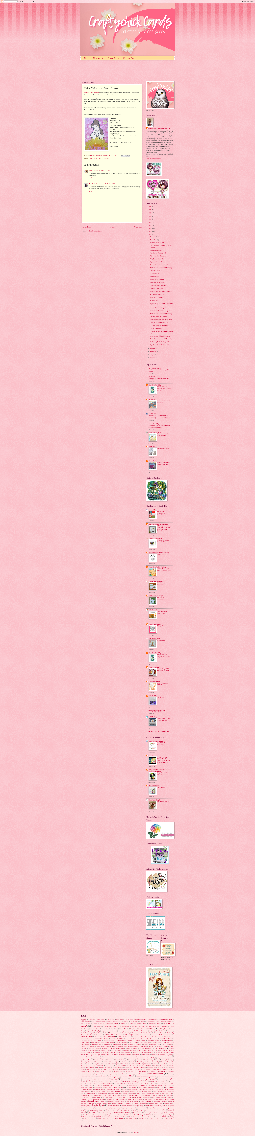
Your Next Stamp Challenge (155, 1118)
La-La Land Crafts (135, 1069)
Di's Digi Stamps (96, 1052)
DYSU (164, 1056)
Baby (112, 1029)
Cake (106, 1033)
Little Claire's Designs (140, 1071)
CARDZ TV (152, 755)
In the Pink (107, 1067)
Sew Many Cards (98, 1095)
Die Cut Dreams (115, 1052)
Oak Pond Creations (155, 1082)
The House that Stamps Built (112, 1111)
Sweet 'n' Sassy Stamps (130, 1107)
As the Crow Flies (135, 1026)
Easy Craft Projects (98, 1058)
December (153, 237)
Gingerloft (111, 1064)
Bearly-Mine (123, 1029)
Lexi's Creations (100, 1071)
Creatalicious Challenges (156, 596)
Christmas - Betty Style (156, 288)
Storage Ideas (171, 1105)
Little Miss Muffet (162, 1071)
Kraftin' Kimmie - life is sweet (158, 285)
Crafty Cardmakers (121, 1042)
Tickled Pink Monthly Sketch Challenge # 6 (161, 332)
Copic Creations (141, 1038)
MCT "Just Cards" (162, 787)
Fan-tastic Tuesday (87, 1060)
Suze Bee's (104, 1107)
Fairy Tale (171, 1058)
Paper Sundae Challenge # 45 (158, 253)
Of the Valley (165, 1082)
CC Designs (129, 1034)
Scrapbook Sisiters (102, 1093)
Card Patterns (99, 1034)
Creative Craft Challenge (87, 1046)
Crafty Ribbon (106, 1044)
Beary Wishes (133, 1029)
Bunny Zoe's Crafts (160, 1031)
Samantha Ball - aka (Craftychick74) (159, 128)
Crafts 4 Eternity (85, 1042)
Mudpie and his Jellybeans (157, 282)
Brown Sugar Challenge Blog (125, 1031)
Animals (123, 1023)
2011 (150, 231)
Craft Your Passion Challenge (124, 1040)
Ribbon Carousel (96, 1091)
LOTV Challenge (107, 1074)
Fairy (158, 1058)
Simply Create (169, 1095)
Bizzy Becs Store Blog (155, 385)
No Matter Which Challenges (131, 1082)
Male (131, 1076)
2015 (150, 219)
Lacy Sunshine (146, 1069)
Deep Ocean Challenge (129, 1050)
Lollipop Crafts (98, 1074)
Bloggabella (152, 377)
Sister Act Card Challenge (109, 1097)
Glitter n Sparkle (125, 1064)
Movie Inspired (170, 1078)
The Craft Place (141, 1109)
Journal (136, 1067)
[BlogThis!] (124, 156)
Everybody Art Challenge (132, 1058)
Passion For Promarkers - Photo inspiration (163, 434)
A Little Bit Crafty (152, 1019)
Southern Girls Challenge (134, 1099)
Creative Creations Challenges (103, 1046)
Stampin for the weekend (132, 1103)
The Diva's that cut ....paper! (157, 741)
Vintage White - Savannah (157, 279)
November (153, 240)
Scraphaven (152, 399)
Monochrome (143, 1078)
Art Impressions (125, 1026)
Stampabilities (157, 1101)
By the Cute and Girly (86, 1033)
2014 (150, 222)
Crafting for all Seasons (153, 1040)
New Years (96, 1082)
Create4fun (145, 1044)
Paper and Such (161, 1083)
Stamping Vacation (138, 1105)
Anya (158, 1023)
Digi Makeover (101, 1054)
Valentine (164, 1117)
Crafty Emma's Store (145, 1042)
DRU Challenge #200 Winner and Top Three (163, 669)
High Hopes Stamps (154, 639)
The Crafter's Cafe (152, 1109)
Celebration (154, 1034)
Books (115, 1031)
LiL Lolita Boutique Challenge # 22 (159, 325)
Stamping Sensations (127, 1105)
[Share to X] (126, 156)
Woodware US (142, 1118)
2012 (150, 228)
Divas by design (95, 1056)
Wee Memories (86, 1118)
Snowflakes (109, 1099)
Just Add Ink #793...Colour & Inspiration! (161, 513)
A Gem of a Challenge (140, 1019)
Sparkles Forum (158, 1099)
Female (139, 1060)
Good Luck (154, 1064)
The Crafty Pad (162, 1109)
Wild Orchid (129, 1118)
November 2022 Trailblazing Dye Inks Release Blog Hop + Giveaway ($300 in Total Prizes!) (159, 417)
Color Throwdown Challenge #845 (162, 612)
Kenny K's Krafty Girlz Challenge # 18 (160, 311)
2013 (150, 225)
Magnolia (83, 1076)
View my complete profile (153, 158)
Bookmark (109, 1031)
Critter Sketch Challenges (94, 1048)
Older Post (138, 227)
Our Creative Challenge (129, 1083)
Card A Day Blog (126, 1033)
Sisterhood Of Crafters (125, 1097)
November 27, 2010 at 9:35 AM (101, 170)
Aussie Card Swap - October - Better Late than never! (161, 304)
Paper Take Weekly (156, 1086)
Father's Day (131, 1060)
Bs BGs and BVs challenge (141, 1031)
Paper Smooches (133, 1085)
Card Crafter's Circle (146, 1033)
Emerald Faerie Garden (118, 1058)
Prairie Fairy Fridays (145, 1089)
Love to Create (121, 1074)
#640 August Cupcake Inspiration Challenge (163, 541)
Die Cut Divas (105, 1052)
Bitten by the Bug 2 (154, 800)
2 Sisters (83, 1019)
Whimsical (108, 1118)
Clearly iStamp (158, 1036)
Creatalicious (138, 1044)
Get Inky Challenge (165, 1062)
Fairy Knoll (164, 1058)
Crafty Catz (133, 1042)
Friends (133, 1062)
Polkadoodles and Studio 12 (113, 1089)
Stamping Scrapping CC (114, 1105)
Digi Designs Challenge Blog (162, 1052)
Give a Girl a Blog (154, 424)
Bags (116, 1029)
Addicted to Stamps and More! (114, 1021)
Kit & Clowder (114, 1069)
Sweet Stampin (142, 1107)
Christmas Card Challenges (125, 1036)
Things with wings (111, 1115)
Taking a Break (161, 626)
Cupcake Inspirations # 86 (157, 250)
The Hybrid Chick (125, 1111)
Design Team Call (152, 1050)
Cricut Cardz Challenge (162, 1046)
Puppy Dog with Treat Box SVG (163, 773)
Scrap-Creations (162, 1091)
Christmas (111, 1036)
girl (108, 158)
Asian (143, 1026)
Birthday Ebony (154, 300)
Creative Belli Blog (155, 1044)
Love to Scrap (130, 1074)
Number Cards (145, 1082)
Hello (117, 1065)
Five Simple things (148, 1060)
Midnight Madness (96, 1078)
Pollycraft (124, 1089)
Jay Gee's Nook (128, 1067)
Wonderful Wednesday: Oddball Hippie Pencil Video (159, 379)
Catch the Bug (119, 1034)
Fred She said (98, 1062)
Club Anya (166, 1036)
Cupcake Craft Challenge (91, 92)
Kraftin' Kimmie (124, 1069)
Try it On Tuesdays (108, 1116)
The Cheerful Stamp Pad (115, 1109)
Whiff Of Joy (101, 1118)
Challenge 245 (161, 554)
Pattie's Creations (131, 1087)
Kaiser (166, 1067)
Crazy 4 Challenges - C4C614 (162, 684)
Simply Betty (161, 1095)
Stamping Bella (168, 1103)
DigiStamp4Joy (136, 1054)
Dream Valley (126, 1056)
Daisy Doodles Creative (103, 1050)
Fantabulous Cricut (99, 1060)
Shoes (124, 1095)
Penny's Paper (142, 1087)
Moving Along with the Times (90, 1080)
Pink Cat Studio (169, 1087)
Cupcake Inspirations (145, 1048)
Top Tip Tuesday (166, 1115)
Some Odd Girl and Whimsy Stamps (158, 712)
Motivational (161, 1078)
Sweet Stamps (151, 1107)
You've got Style (154, 276)
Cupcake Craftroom (132, 1048)
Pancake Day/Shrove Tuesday (148, 1083)
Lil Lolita (109, 1071)
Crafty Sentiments (116, 1044)
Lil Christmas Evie (155, 274)
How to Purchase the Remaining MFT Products (159, 370)
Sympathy (88, 1109)
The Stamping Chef (147, 1113)
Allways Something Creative (152, 1021)
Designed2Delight (163, 1050)
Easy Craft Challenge (86, 1058)
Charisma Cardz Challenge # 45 (158, 308)
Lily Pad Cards (129, 1071)
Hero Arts (122, 1065)
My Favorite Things (137, 1080)
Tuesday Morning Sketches (135, 1116)
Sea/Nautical (132, 1093)
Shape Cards (107, 1095)
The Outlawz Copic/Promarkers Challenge (155, 1111)
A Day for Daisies (129, 1019)
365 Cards (91, 1019)
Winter (135, 1118)
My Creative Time (154, 786)
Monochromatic (134, 1078)
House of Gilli (163, 1065)
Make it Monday (112, 1076)
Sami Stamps (125, 1091)
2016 (150, 216)
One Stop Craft (118, 1083)
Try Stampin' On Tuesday (121, 1116)
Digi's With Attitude (112, 1054)
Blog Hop (97, 1031)
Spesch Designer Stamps (96, 1101)
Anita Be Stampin (131, 1023)
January (152, 358)
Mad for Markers (155, 1073)
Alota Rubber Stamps (166, 1021)
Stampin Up (143, 1103)
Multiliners (102, 1080)
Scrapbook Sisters (113, 1093)
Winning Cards (129, 58)
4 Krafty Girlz (110, 1019)
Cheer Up (97, 1036)
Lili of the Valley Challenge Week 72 (160, 322)
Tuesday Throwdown (148, 1116)
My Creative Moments (126, 1080)
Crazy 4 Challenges (154, 681)
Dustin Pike (152, 447)
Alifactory (126, 1021)
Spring (122, 1101)
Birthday (151, 1028)
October (152, 348)
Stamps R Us (149, 1105)
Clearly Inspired (149, 1036)
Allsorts (142, 1021)
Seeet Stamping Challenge (153, 1093)
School (154, 1091)
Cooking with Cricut (131, 1038)
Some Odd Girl (119, 1099)
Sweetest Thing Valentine (162, 1107)
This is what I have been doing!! (158, 256)
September (153, 352)
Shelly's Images (116, 1095)
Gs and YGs (163, 1064)
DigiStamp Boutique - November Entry (161, 319)
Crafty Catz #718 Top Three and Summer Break (164, 569)
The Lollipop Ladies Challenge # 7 (159, 342)
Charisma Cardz (86, 1036)
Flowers (157, 1060)
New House (89, 1082)
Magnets (170, 1074)
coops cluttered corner (155, 432)
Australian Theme (94, 1029)
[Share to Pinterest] (129, 156)
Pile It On (160, 1087)
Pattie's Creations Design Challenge (159, 553)
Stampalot (164, 1101)
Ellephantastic (108, 1058)
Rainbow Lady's (159, 1089)
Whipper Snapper (118, 1118)
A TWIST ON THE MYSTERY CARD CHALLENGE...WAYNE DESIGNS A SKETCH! (163, 759)
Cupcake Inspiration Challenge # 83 (160, 345)
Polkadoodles (98, 1089)
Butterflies (170, 1031)
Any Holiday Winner (162, 801)
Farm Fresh (110, 1060)
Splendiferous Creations (113, 1101)
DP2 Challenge (153, 717)
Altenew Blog (152, 414)
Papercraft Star (168, 1085)
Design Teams (113, 58)
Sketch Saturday (156, 1097)
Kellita (99, 1069)
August (152, 355)
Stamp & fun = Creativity (133, 1101)
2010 (150, 234)
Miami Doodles (86, 1078)
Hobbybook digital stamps (144, 1065)
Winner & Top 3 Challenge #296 (161, 598)
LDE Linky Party (166, 1069)
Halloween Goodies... (163, 448)
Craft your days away (109, 1040)
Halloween (100, 1066)
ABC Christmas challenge (99, 1021)
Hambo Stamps (110, 1065)
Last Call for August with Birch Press (164, 743)
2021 (150, 210)
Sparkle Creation (148, 1099)
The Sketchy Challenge (106, 1113)
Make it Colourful (92, 1076)
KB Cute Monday (91, 1069)
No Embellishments (116, 1082)
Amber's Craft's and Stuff (112, 1023)
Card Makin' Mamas (159, 1033)
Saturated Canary (146, 1091)
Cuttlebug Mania (92, 1050)
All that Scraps (134, 1021)
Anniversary (152, 1023)
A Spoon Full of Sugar (165, 1019)
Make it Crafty (102, 1076)
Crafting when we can (166, 1040)
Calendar (111, 1033)
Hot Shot (155, 1065)
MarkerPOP (152, 1076)
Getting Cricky (97, 1064)
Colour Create (89, 1038)
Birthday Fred (161, 640)
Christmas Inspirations (138, 1036)
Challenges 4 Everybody (165, 1034)
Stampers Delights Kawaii (103, 1103)
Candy (118, 1033)
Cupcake (104, 1048)
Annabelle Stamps (141, 1023)
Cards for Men (109, 1035)
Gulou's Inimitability (90, 1065)
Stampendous (91, 1103)
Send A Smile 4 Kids (166, 1093)
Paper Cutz (89, 1085)
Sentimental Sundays (86, 1095)
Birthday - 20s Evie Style (157, 242)
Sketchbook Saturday (167, 1097)
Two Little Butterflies (156, 328)
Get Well (89, 1064)
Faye (90, 170)
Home (86, 58)
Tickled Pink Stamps (138, 1115)
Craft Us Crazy (97, 1040)
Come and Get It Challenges (102, 1038)
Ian (97, 1067)
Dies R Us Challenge (154, 667)
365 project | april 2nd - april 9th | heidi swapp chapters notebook (159, 426)
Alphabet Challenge (85, 1023)
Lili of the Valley (118, 1071)
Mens (167, 1076)
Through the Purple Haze (124, 1115)
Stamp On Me (153, 461)
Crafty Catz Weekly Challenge (158, 567)
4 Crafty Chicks (100, 1019)
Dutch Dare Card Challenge (154, 1056)
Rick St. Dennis (105, 1091)
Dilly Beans (169, 1054)
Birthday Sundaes (164, 1029)
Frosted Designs (141, 1062)
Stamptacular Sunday (160, 1105)
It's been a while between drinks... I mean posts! (164, 463)
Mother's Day (152, 1078)
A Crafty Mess (119, 1019)
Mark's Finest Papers (141, 1076)
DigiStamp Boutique (125, 1054)
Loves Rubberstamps (141, 1074)
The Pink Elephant (94, 1113)
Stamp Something (146, 1101)
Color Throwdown (154, 610)
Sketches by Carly (86, 1099)
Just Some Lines (152, 1067)
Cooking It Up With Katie (117, 1038)
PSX (153, 1089)
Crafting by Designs (140, 1040)
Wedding (171, 1116)
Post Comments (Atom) (95, 231)
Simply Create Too (86, 1097)
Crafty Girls (166, 1042)
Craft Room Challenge (86, 1040)
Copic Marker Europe (152, 1038)
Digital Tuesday (146, 1054)
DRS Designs (135, 1056)
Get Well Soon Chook (156, 271)
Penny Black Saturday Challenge (158, 524)
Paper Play (105, 1086)
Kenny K (105, 1069)
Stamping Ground (98, 1105)
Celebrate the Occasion (143, 1034)
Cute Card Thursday (155, 696)
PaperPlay (105, 1087)
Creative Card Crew (167, 1044)
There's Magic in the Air (99, 1115)
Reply (90, 178)
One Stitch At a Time (106, 1083)
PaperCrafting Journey (86, 1087)
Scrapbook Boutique (90, 1093)
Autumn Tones (105, 1029)
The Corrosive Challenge (129, 1109)
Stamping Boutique (85, 1105)
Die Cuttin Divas (126, 1052)
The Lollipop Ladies (138, 1111)
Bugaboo (152, 1031)
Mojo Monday (115, 1078)
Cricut (90, 158)
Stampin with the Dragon (156, 1103)
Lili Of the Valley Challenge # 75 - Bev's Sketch (161, 246)
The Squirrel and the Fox (121, 1113)
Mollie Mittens (124, 1078)
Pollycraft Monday (133, 1089)
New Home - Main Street (157, 294)
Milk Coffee (106, 1078)
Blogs (103, 1031)
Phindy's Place (151, 1087)
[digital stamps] (155, 930)
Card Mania (90, 1034)
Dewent (88, 1052)
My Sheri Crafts (162, 1080)
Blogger (136, 1132)
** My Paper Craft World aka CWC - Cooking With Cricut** (160, 770)
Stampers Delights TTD (118, 1103)
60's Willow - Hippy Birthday (158, 297)
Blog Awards (98, 58)
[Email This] (122, 156)
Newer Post (86, 227)
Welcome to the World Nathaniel (159, 265)
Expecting (143, 1058)
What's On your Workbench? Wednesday (161, 268)
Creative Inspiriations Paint (119, 1046)
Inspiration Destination (117, 1067)
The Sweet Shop (158, 1113)
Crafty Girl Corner (156, 1042)
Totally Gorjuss (85, 1116)
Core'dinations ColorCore (166, 1038)
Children (104, 1036)
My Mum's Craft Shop (150, 1080)
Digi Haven (93, 1054)
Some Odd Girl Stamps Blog (157, 710)
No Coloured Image (105, 1082)
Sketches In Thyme (98, 1099)
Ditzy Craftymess (85, 1056)
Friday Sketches (125, 1062)
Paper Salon (123, 1085)
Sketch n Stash (146, 1097)
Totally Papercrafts (96, 1117)
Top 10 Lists (157, 1115)
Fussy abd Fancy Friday (153, 1062)
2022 (150, 207)
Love (114, 1074)
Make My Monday (123, 1076)
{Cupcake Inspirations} (155, 538)
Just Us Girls (160, 1067)
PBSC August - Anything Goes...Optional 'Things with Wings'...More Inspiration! (164, 528)
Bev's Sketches (141, 1029)
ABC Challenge (85, 1021)
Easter (170, 1056)
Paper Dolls (97, 1085)
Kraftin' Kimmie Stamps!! (156, 581)
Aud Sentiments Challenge (153, 1026)
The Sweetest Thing (169, 1113)
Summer (97, 1107)
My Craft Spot (114, 1080)
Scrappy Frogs (123, 1093)
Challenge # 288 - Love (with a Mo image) (163, 719)
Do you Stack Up (107, 1056)
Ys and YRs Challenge (168, 1118)
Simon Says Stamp (132, 1095)
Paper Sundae (143, 1086)
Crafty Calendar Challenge (107, 1042)
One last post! (161, 697)
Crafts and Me (95, 1042)
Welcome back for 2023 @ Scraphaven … (164, 402)
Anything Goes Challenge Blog (111, 1026)
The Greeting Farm (95, 1111)
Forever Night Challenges (87, 1062)
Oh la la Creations (94, 1083)
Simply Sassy (96, 1097)
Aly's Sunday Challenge (98, 1023)
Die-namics (135, 1052)
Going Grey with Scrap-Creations (140, 1064)
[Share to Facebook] (127, 156)
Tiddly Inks (149, 1115)
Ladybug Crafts (156, 1069)
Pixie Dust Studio (87, 1089)
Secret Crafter (141, 1093)
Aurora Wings (165, 1026)
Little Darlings (151, 1071)
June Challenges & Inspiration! (162, 584)
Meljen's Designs (160, 1076)
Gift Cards (104, 1064)
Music (108, 1080)
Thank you (95, 1109)
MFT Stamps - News (154, 368)
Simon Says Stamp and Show (148, 1095)
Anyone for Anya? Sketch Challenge (160, 336)
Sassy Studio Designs (135, 1091)
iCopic (101, 1067)
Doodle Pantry (117, 1056)
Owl (138, 1083)
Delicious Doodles (141, 1050)
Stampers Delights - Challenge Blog (159, 731)
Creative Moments (133, 1046)
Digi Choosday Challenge (147, 1052)
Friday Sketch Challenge (110, 1062)
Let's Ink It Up (90, 1071)
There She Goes (87, 1115)
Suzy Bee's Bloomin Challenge (115, 1107)
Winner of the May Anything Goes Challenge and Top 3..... (164, 388)
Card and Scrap (135, 1033)
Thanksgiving (103, 1109)
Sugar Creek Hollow (88, 1107)
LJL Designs (89, 1074)
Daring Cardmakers (154, 624)
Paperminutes (97, 1087)
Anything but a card (97, 1026)
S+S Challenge (115, 1091)
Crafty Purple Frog (96, 1044)
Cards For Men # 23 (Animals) (158, 317)
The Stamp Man (137, 1113)
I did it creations (90, 1067)
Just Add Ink (152, 510)
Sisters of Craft (137, 1097)
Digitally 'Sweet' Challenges (158, 1054)
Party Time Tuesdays (116, 1087)
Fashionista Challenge (120, 1060)
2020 (150, 213)
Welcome (94, 1118)
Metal (172, 1076)
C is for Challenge (98, 1033)
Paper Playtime (114, 1085)
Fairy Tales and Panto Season (158, 259)
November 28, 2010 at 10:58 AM (108, 184)
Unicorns (158, 1116)
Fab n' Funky (151, 1058)
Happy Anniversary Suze (157, 262)
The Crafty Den (93, 184)
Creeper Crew (143, 1046)
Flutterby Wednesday (167, 1060)
